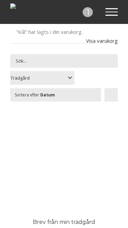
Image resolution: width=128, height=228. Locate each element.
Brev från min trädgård (64, 222)
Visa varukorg (102, 40)
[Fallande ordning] (111, 95)
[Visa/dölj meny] (111, 12)
